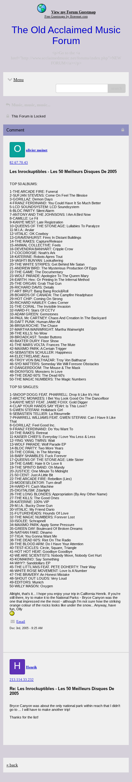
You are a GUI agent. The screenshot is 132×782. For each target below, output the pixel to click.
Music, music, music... (30, 104)
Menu (18, 79)
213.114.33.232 (22, 679)
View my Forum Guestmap (73, 12)
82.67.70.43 (19, 162)
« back (12, 765)
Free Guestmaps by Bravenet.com (66, 16)
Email (20, 621)
